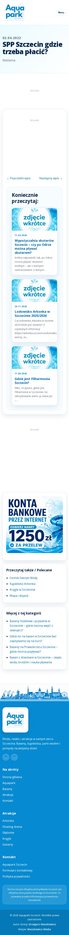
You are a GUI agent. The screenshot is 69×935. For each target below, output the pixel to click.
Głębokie (8, 833)
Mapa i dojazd (19, 596)
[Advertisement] (35, 97)
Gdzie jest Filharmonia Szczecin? (32, 381)
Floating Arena (12, 827)
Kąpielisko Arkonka (22, 584)
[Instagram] (14, 757)
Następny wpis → (50, 178)
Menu (61, 12)
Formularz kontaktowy (17, 870)
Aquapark (8, 783)
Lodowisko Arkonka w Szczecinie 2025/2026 (32, 313)
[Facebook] (5, 757)
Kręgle (6, 839)
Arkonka (8, 821)
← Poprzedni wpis (18, 178)
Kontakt (7, 801)
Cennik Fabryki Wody (24, 578)
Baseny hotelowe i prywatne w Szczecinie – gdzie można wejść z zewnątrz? (31, 625)
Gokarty (7, 844)
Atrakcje (7, 795)
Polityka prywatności (16, 876)
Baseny (7, 789)
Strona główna (12, 777)
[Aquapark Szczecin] (15, 12)
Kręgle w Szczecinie (22, 590)
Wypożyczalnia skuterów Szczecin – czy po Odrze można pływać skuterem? (34, 246)
